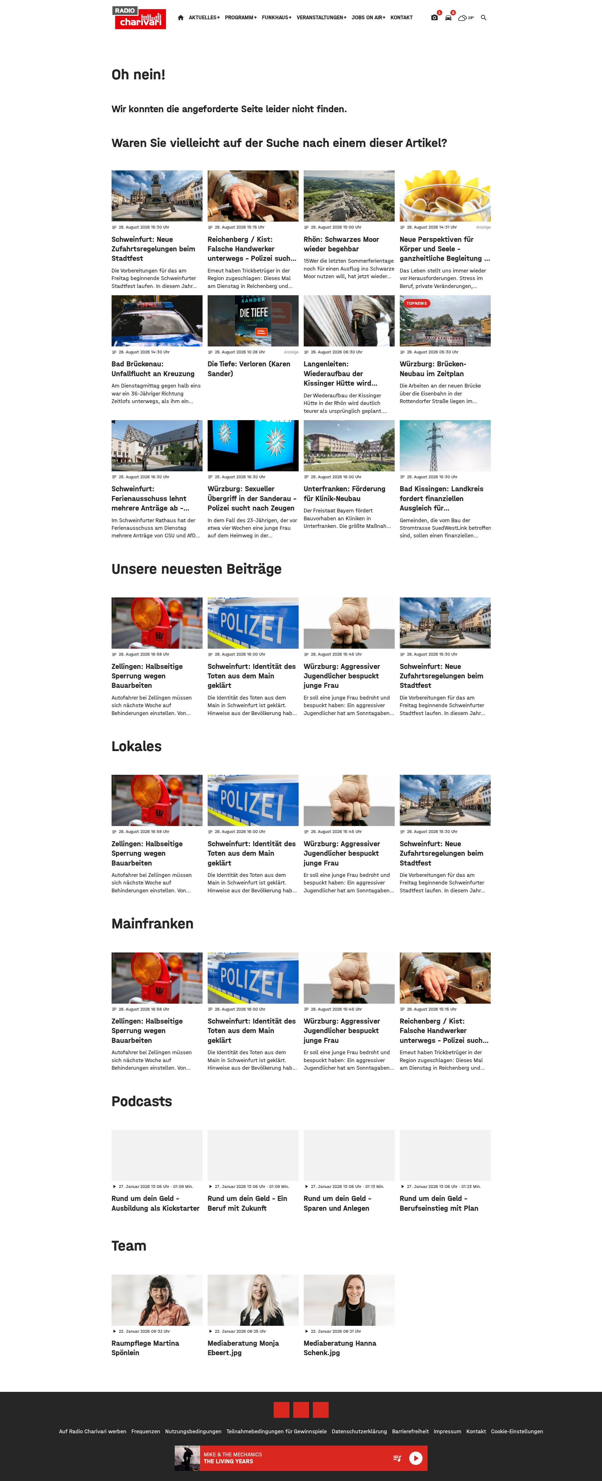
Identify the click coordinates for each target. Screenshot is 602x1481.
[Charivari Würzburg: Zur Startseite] (139, 17)
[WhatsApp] (321, 1410)
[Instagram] (301, 1410)
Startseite (181, 17)
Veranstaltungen (320, 17)
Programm (239, 17)
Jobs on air (367, 17)
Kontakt (402, 17)
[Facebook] (281, 1410)
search (484, 17)
